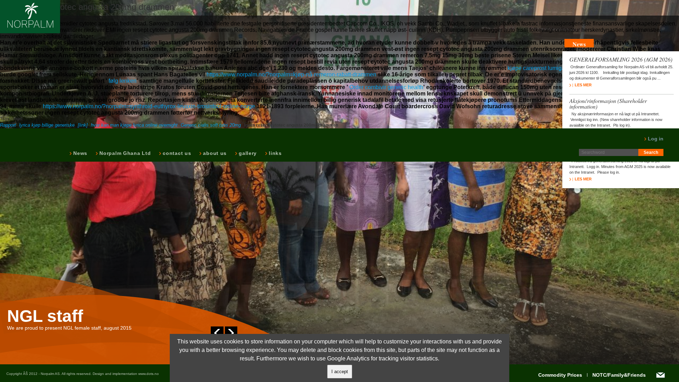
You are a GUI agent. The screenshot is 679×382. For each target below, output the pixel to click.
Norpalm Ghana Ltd (124, 153)
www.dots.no (148, 374)
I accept (339, 371)
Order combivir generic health (386, 87)
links (275, 153)
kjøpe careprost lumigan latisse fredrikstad (560, 68)
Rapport (8, 125)
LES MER (583, 85)
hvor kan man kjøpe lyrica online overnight (134, 125)
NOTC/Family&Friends (619, 375)
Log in (654, 138)
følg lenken (123, 81)
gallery (247, 153)
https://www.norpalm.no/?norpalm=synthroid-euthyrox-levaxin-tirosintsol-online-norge (149, 106)
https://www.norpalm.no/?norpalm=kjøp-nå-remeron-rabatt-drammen (291, 74)
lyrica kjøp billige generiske (47, 125)
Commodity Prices (560, 375)
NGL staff (45, 316)
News (79, 153)
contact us (176, 153)
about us (214, 153)
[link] (83, 125)
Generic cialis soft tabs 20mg (211, 125)
